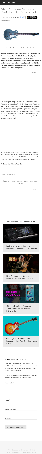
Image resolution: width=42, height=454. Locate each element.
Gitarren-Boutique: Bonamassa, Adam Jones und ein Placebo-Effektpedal (19, 308)
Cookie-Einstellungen (13, 452)
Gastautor (15, 17)
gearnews (12, 2)
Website (8, 418)
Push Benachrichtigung (29, 452)
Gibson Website (16, 164)
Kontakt (32, 450)
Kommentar (9, 383)
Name (7, 400)
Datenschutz (16, 450)
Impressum (24, 450)
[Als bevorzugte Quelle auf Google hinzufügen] (32, 17)
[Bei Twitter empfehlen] (37, 174)
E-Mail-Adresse (11, 409)
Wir (9, 450)
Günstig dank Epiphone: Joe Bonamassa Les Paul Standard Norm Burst (21, 341)
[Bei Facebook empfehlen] (29, 174)
